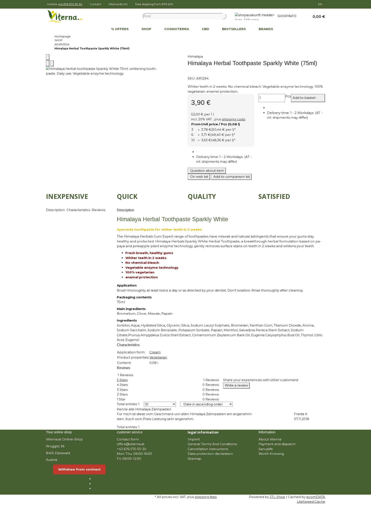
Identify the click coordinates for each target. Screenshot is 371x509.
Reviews (99, 210)
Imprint (194, 439)
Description (56, 210)
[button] (317, 16)
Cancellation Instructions (208, 449)
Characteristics (79, 210)
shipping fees (206, 497)
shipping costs (233, 119)
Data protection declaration (210, 454)
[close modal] (47, 57)
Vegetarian (158, 357)
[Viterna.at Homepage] (67, 16)
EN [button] (320, 4)
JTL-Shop (277, 497)
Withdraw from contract (79, 469)
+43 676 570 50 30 (70, 4)
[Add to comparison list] (47, 63)
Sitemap (194, 459)
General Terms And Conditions (212, 444)
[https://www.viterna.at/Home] (98, 29)
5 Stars (122, 380)
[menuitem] (98, 29)
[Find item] (224, 16)
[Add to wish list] (52, 63)
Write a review (236, 385)
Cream (155, 352)
